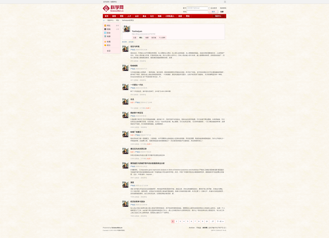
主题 (134, 38)
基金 (144, 16)
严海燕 (132, 50)
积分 (109, 45)
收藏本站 (114, 2)
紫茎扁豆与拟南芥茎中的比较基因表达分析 (147, 163)
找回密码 (223, 8)
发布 (117, 25)
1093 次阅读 (134, 144)
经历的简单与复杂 (137, 201)
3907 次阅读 (134, 178)
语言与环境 (134, 46)
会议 (137, 16)
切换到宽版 (224, 2)
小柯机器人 (169, 16)
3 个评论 (143, 108)
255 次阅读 (134, 61)
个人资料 (162, 38)
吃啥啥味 (134, 66)
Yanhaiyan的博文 (128, 20)
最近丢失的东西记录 (138, 149)
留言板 (154, 38)
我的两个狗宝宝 (136, 113)
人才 (129, 16)
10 (207, 221)
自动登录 (214, 8)
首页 (106, 16)
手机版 (198, 228)
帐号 (184, 8)
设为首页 (106, 2)
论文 (152, 16)
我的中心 (218, 16)
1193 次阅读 (134, 159)
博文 (117, 20)
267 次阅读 (134, 80)
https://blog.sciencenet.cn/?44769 (143, 34)
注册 (221, 12)
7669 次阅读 (134, 216)
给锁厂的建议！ (136, 132)
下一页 (219, 221)
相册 (180, 16)
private (131, 42)
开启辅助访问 (222, 2)
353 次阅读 (134, 95)
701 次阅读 (134, 108)
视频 (159, 16)
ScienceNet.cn (117, 228)
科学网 (104, 20)
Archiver (192, 228)
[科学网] (113, 11)
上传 (117, 29)
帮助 (188, 16)
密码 (184, 12)
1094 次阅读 (134, 127)
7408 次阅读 (134, 197)
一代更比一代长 (136, 85)
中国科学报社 (121, 230)
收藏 (109, 42)
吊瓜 (132, 99)
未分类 (124, 42)
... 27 (212, 221)
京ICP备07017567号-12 (217, 228)
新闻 (114, 16)
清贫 (132, 182)
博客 (122, 16)
